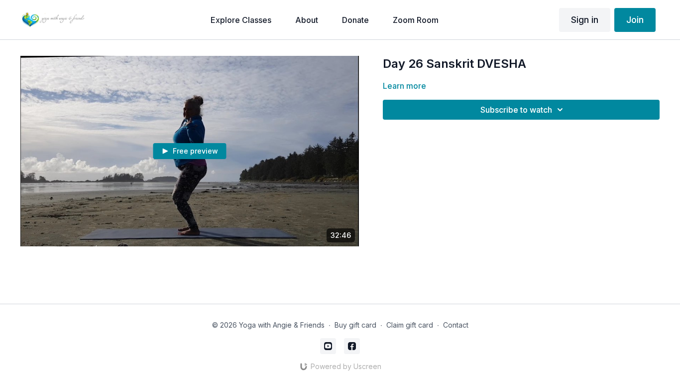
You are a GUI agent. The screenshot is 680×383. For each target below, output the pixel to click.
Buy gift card (355, 325)
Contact (455, 325)
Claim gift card (409, 325)
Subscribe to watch (516, 110)
